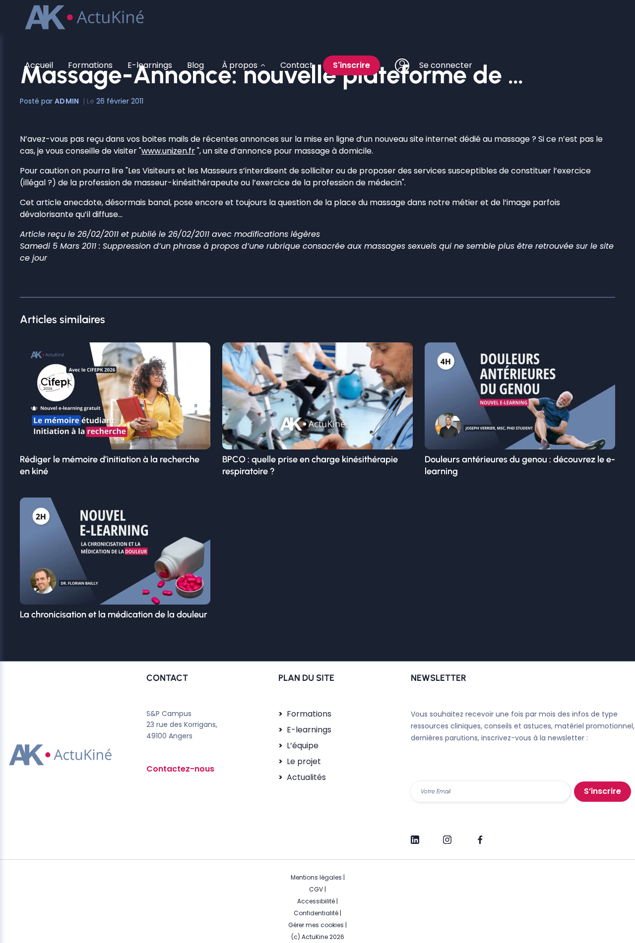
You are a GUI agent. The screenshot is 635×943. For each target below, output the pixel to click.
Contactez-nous (180, 769)
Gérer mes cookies (316, 925)
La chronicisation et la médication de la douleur (113, 614)
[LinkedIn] (415, 835)
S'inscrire (351, 65)
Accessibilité (316, 901)
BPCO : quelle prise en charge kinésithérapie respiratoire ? (310, 465)
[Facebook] (479, 835)
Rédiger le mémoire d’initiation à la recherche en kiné (109, 465)
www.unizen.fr (168, 151)
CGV (316, 889)
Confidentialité (316, 913)
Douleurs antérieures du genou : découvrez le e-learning (520, 465)
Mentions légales (316, 877)
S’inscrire (602, 791)
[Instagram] (447, 835)
